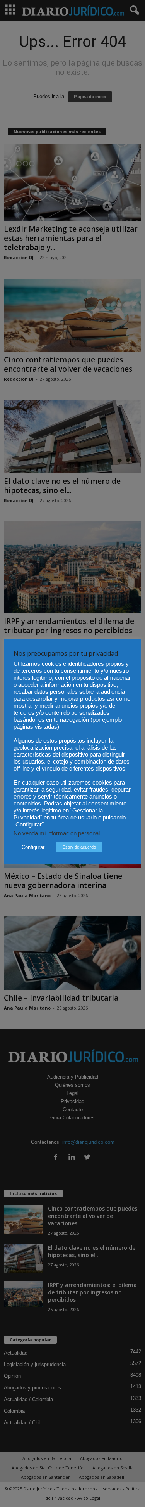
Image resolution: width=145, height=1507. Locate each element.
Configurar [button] (33, 847)
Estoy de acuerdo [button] (79, 847)
